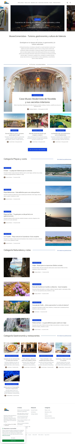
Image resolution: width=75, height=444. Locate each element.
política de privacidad (6, 435)
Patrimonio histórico (56, 2)
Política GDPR (34, 434)
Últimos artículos (21, 2)
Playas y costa (27, 2)
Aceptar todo (13, 440)
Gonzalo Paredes (34, 410)
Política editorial (40, 434)
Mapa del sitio (47, 434)
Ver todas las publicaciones (64, 159)
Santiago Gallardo (34, 414)
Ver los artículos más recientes (37, 149)
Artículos (19, 407)
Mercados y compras (37, 130)
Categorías (47, 407)
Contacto (29, 434)
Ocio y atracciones (60, 130)
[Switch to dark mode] (70, 3)
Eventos (50, 2)
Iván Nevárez (33, 412)
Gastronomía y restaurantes (43, 2)
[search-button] (67, 2)
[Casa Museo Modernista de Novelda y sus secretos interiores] (37, 89)
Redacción (33, 407)
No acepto (13, 437)
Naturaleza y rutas (34, 2)
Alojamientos (14, 130)
